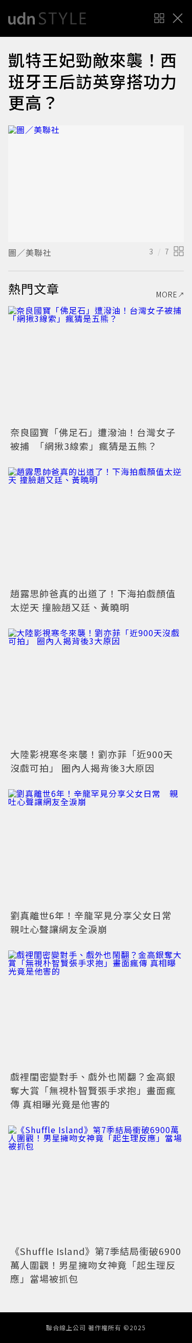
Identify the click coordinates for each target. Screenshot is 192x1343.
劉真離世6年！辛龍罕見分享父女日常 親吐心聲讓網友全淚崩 (95, 922)
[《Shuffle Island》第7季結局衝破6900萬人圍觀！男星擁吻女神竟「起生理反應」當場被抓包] (96, 1184)
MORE (167, 294)
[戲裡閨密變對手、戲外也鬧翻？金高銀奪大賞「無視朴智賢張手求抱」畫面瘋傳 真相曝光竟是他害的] (96, 1009)
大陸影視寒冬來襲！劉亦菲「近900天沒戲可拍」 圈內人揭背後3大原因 (91, 760)
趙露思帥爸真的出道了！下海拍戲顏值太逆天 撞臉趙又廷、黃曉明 (93, 600)
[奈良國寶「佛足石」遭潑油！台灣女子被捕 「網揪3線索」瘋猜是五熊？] (96, 364)
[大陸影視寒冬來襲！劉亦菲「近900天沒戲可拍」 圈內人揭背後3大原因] (96, 687)
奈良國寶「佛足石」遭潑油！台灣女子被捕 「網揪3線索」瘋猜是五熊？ (93, 438)
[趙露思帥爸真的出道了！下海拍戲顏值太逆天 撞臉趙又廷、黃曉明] (96, 525)
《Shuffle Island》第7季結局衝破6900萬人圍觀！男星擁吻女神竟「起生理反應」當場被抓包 (95, 1264)
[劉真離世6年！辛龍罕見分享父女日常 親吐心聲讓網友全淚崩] (96, 847)
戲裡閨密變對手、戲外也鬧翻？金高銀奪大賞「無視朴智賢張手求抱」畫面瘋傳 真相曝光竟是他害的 (93, 1090)
